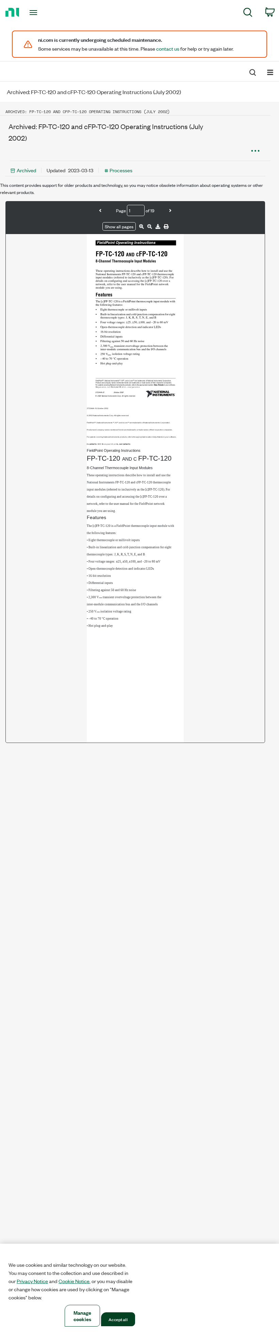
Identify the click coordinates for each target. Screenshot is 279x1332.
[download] (158, 226)
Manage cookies (82, 1315)
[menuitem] (248, 13)
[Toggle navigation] (42, 12)
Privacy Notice (32, 1281)
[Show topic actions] (255, 150)
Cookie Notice (74, 1281)
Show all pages (119, 226)
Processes (121, 170)
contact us (167, 48)
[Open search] (252, 71)
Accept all (118, 1319)
